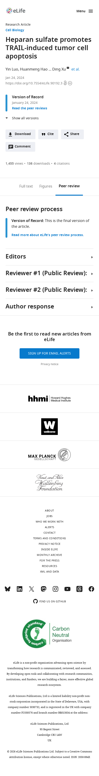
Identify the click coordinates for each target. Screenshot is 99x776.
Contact (50, 533)
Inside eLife (49, 549)
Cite (50, 134)
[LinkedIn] (19, 591)
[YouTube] (67, 591)
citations (62, 163)
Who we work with (50, 521)
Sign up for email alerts (49, 353)
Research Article (18, 24)
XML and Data (49, 571)
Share (74, 134)
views (14, 163)
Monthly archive (49, 555)
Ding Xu (59, 69)
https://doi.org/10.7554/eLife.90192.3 (34, 83)
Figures (45, 186)
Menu (80, 11)
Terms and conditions (49, 538)
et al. (76, 69)
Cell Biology (15, 30)
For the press (50, 560)
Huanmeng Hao (34, 69)
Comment (24, 148)
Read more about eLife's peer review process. (48, 235)
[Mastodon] (43, 591)
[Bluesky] (7, 591)
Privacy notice (49, 364)
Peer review (69, 186)
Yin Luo (12, 69)
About (49, 510)
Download (23, 134)
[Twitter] (31, 591)
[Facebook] (91, 591)
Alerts (49, 527)
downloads (38, 163)
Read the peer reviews (29, 108)
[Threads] (79, 591)
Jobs (50, 516)
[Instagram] (55, 591)
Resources (49, 566)
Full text (26, 186)
